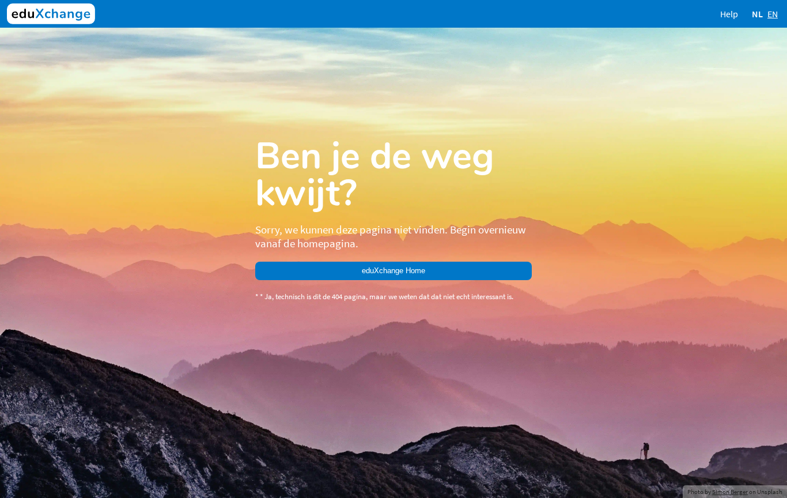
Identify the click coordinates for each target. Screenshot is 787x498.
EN (772, 14)
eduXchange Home (393, 270)
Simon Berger (730, 492)
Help (729, 14)
